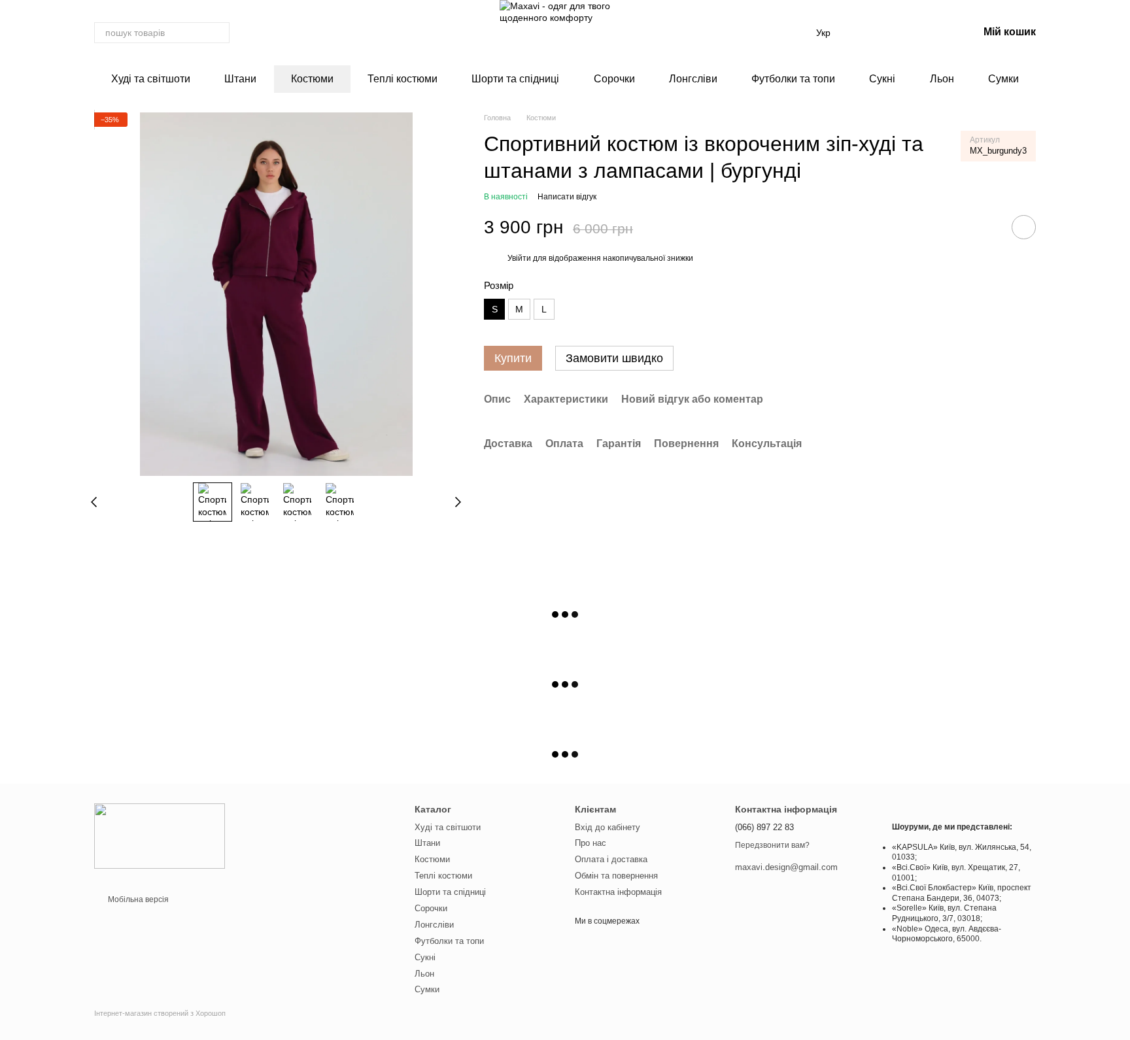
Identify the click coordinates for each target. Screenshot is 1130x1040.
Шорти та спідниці (515, 78)
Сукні (882, 78)
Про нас (590, 843)
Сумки (1003, 78)
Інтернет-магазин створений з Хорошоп (160, 1013)
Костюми (312, 78)
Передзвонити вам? (772, 845)
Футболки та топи (793, 78)
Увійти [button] (519, 258)
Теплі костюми (402, 78)
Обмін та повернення (616, 876)
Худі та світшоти (150, 78)
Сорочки (614, 78)
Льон (942, 78)
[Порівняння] (899, 32)
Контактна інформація (618, 892)
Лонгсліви (693, 78)
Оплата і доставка (611, 859)
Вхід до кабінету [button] (607, 827)
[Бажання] (865, 32)
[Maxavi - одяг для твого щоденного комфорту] (159, 836)
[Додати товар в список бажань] (1024, 228)
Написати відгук (567, 196)
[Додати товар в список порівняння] (987, 227)
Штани (240, 78)
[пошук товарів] (219, 32)
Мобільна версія (137, 899)
